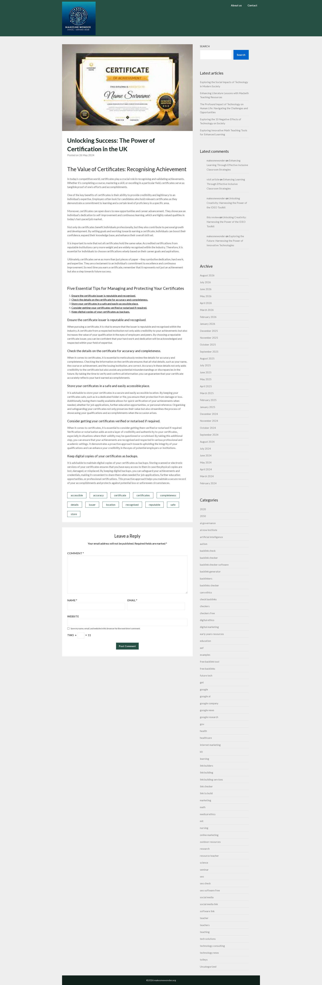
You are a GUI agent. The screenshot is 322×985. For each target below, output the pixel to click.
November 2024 (209, 420)
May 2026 (205, 296)
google (204, 689)
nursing (204, 827)
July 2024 (205, 448)
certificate (120, 495)
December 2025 (209, 330)
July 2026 (205, 282)
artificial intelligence (211, 536)
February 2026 (208, 316)
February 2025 (208, 399)
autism (203, 543)
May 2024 (205, 462)
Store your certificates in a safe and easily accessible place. (104, 303)
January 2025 (207, 407)
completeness (168, 495)
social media (206, 897)
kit (201, 751)
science (204, 862)
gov (202, 724)
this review (213, 217)
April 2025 (206, 386)
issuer (92, 504)
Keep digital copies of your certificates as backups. (100, 311)
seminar (204, 869)
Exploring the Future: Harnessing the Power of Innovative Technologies (225, 241)
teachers (205, 925)
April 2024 (206, 469)
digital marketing (209, 626)
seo (202, 876)
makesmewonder (216, 160)
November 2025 (209, 337)
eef (202, 647)
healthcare (206, 737)
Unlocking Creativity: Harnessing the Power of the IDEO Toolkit (227, 203)
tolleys (204, 959)
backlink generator (210, 571)
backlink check (208, 550)
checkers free (207, 613)
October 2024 (208, 427)
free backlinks (207, 668)
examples (205, 654)
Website (73, 616)
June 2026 (205, 289)
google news (207, 710)
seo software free (210, 890)
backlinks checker (209, 585)
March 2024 (207, 476)
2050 (203, 516)
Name (72, 600)
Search (205, 46)
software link (207, 911)
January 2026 (207, 323)
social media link (209, 904)
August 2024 (207, 441)
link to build (206, 793)
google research (209, 717)
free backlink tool (209, 661)
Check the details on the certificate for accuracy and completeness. (109, 299)
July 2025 (205, 365)
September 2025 (209, 351)
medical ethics (208, 814)
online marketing (209, 834)
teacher (204, 918)
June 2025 (205, 372)
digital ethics (207, 620)
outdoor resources (210, 841)
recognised (132, 504)
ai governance (208, 523)
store (74, 514)
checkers (205, 606)
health (203, 730)
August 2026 (207, 275)
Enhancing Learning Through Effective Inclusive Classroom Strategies (227, 165)
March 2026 (207, 309)
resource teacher (209, 855)
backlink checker (209, 557)
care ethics (206, 592)
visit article (213, 179)
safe (173, 504)
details (74, 504)
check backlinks (208, 599)
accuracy (98, 495)
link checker (206, 786)
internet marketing (210, 744)
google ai (205, 696)
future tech (206, 675)
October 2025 (208, 344)
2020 (203, 509)
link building (206, 772)
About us (236, 5)
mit (201, 821)
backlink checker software (214, 564)
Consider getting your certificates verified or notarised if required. (109, 307)
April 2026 (206, 302)
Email (132, 600)
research (205, 848)
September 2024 (209, 434)
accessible (77, 495)
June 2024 (205, 455)
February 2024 (208, 483)
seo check (205, 883)
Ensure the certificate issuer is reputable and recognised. (103, 295)
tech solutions (208, 938)
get (202, 682)
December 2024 (209, 413)
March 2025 (207, 393)
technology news (209, 952)
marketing (205, 800)
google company (209, 703)
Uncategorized (208, 966)
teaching (205, 931)
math (202, 807)
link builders (206, 765)
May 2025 (205, 379)
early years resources (212, 633)
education (205, 640)
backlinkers (206, 578)
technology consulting (212, 945)
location (110, 504)
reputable (154, 504)
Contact (252, 5)
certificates (143, 495)
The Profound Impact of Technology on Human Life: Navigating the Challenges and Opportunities (224, 108)
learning (204, 758)
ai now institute (208, 529)
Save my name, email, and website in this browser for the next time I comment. (105, 628)
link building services (211, 779)
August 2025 (207, 358)
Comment (75, 553)
